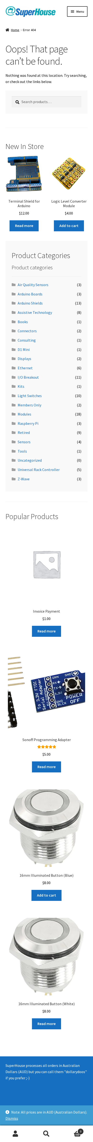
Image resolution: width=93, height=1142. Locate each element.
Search (46, 1134)
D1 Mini (24, 349)
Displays (24, 358)
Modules (24, 414)
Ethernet (25, 368)
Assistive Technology (35, 312)
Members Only (29, 405)
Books (23, 321)
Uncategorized (30, 460)
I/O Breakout (28, 377)
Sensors (24, 441)
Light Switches (30, 395)
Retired (24, 432)
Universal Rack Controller (39, 469)
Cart (71, 1129)
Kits (21, 386)
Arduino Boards (30, 294)
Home (15, 30)
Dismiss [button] (11, 1118)
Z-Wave (24, 479)
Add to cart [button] (68, 225)
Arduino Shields (30, 303)
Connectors (27, 330)
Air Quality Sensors (33, 284)
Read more (24, 225)
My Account (15, 1134)
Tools (22, 451)
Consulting (27, 340)
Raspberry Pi (28, 423)
